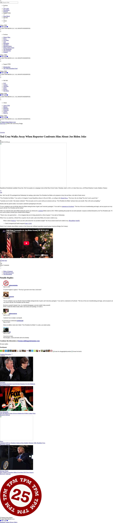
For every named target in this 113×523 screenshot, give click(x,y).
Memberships (6, 67)
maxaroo (11, 296)
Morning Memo (7, 46)
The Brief (5, 44)
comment (40, 210)
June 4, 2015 (28, 223)
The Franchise (7, 50)
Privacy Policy (13, 522)
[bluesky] (0, 27)
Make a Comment (8, 271)
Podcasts (5, 11)
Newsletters (6, 10)
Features (5, 52)
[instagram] (5, 27)
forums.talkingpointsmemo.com (29, 341)
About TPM (6, 105)
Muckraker (6, 43)
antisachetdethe (13, 285)
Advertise (5, 86)
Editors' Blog (6, 37)
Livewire (2, 132)
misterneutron (13, 313)
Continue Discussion (5, 354)
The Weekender (7, 49)
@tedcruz (13, 220)
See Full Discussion (8, 272)
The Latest (6, 8)
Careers (5, 111)
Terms (5, 87)
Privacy (5, 89)
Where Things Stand (8, 47)
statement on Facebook (68, 206)
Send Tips (2, 123)
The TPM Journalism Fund (10, 68)
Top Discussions (7, 274)
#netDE (78, 220)
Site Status (6, 90)
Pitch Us (5, 113)
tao (10, 332)
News (4, 38)
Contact (5, 84)
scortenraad (20, 320)
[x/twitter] (4, 27)
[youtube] (7, 27)
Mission (5, 107)
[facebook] (2, 27)
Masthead (5, 108)
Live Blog (6, 40)
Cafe (4, 41)
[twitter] (4, 520)
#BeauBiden (72, 220)
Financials (6, 110)
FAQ (4, 83)
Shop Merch (6, 16)
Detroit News (64, 198)
